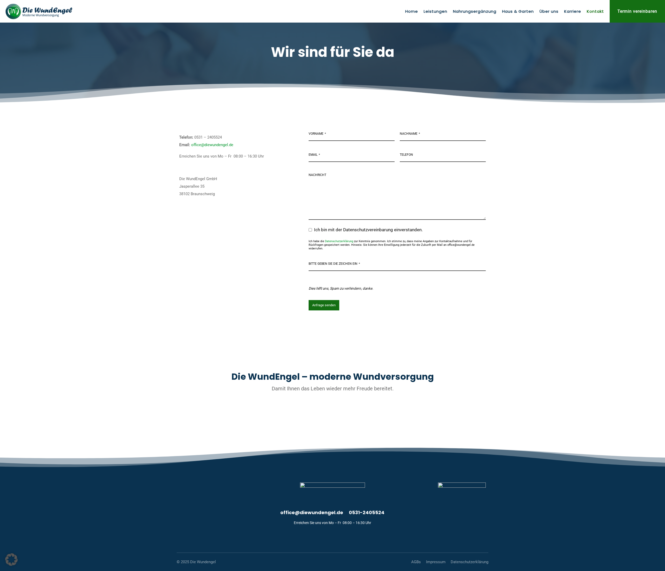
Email (314, 155)
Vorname (317, 133)
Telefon (406, 155)
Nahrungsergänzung (474, 12)
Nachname (410, 133)
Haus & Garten (518, 12)
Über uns (549, 12)
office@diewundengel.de (212, 144)
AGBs (416, 562)
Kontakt (595, 12)
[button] (11, 559)
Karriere (572, 12)
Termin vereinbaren (637, 11)
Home (411, 12)
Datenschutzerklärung (339, 241)
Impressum (435, 562)
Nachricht (317, 175)
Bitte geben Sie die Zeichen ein (334, 264)
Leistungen (435, 12)
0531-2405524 (366, 513)
